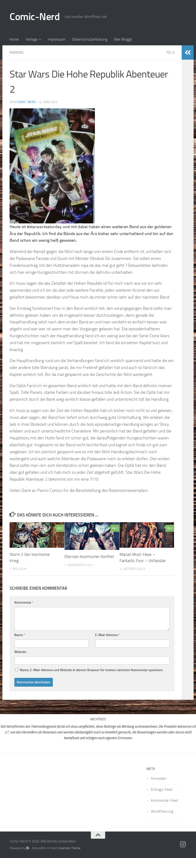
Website (20, 652)
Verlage (32, 39)
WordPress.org (162, 811)
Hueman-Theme (70, 848)
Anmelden (158, 778)
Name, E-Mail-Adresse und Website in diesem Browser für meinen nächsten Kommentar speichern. (91, 670)
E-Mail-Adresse (107, 635)
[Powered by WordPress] (27, 848)
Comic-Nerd (35, 17)
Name (19, 635)
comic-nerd (26, 102)
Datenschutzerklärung (89, 39)
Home (14, 39)
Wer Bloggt (123, 39)
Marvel (17, 52)
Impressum (56, 39)
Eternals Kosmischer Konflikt (89, 556)
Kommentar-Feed (164, 800)
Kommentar (23, 602)
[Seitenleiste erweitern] (188, 52)
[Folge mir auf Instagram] (183, 844)
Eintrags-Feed (161, 789)
